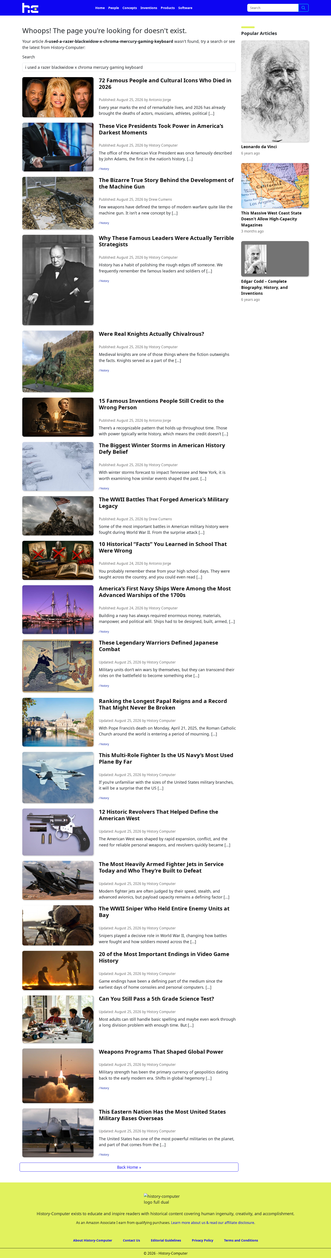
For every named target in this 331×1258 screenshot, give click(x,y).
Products (168, 20)
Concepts (129, 20)
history (104, 181)
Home (100, 20)
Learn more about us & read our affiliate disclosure (212, 1235)
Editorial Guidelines (166, 1253)
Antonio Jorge (160, 112)
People (113, 20)
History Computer (163, 158)
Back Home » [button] (129, 1179)
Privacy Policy (202, 1253)
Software (185, 20)
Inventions (149, 20)
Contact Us (131, 1253)
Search (28, 69)
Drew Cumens (160, 212)
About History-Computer (92, 1253)
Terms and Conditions (241, 1253)
